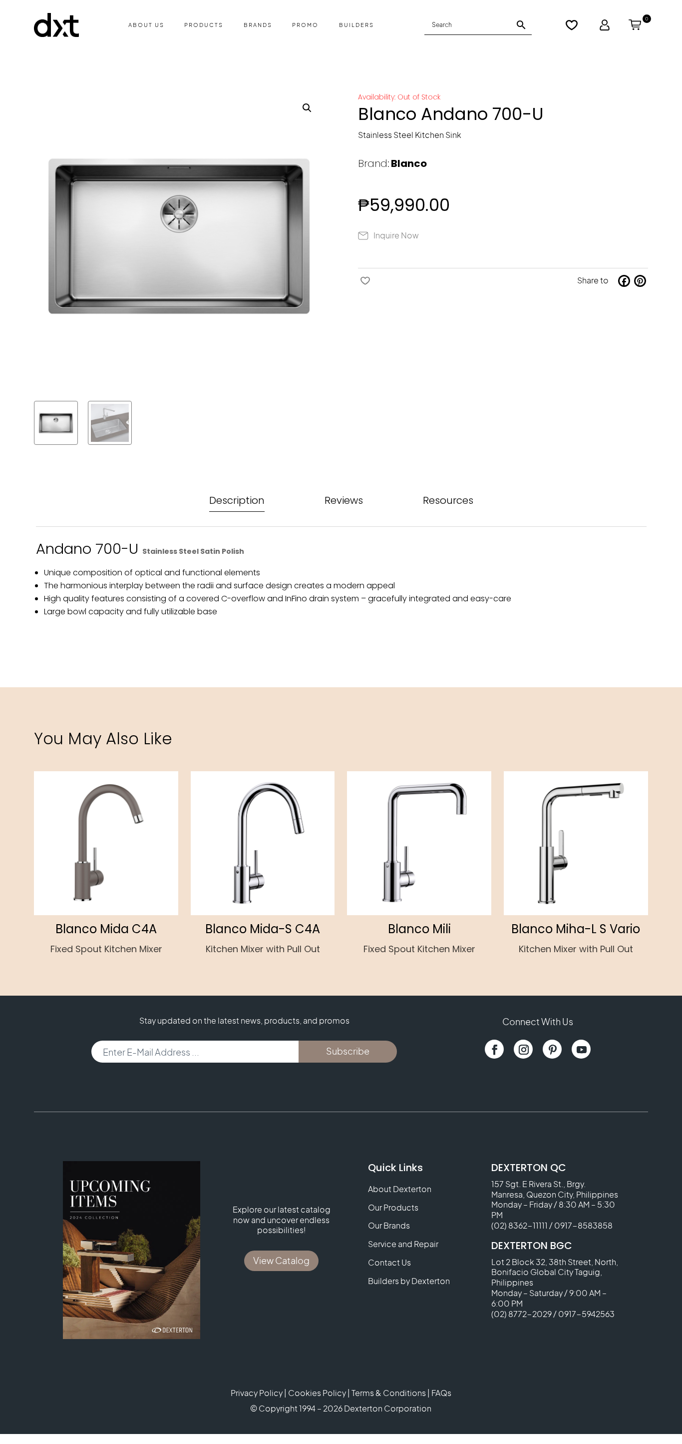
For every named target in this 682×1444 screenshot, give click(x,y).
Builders (356, 24)
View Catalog (281, 1260)
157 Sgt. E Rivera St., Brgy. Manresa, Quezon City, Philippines (554, 1189)
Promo (305, 24)
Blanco (409, 163)
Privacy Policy (257, 1393)
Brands (258, 24)
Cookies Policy (317, 1393)
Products (203, 24)
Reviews (344, 500)
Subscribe (347, 1051)
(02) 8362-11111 (519, 1225)
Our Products (393, 1208)
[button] (307, 108)
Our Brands (389, 1226)
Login (605, 24)
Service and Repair (403, 1244)
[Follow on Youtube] (581, 1049)
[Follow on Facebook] (494, 1049)
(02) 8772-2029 (521, 1314)
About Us (146, 24)
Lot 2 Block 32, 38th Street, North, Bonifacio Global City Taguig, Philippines (554, 1272)
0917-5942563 (586, 1314)
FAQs (441, 1393)
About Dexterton (399, 1189)
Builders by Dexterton (409, 1281)
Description (237, 500)
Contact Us (389, 1263)
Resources (448, 500)
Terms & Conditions (388, 1393)
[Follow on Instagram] (523, 1049)
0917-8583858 (583, 1225)
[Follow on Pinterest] (552, 1049)
